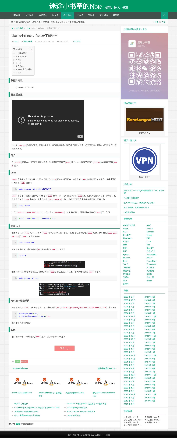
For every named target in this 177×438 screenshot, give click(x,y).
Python (126, 254)
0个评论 (77, 41)
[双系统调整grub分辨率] (78, 382)
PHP (125, 251)
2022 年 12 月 (129, 335)
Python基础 (151, 254)
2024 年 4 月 (129, 309)
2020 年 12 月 (129, 374)
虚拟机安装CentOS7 (107, 368)
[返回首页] (12, 28)
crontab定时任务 (73, 415)
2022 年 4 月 (129, 348)
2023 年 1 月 (150, 332)
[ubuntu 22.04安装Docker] (24, 382)
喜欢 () (66, 348)
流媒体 (91, 15)
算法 (125, 280)
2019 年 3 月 (129, 404)
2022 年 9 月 (150, 339)
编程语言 (43, 15)
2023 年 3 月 (150, 329)
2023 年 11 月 (150, 316)
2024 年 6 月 (129, 306)
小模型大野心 (129, 212)
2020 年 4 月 (129, 387)
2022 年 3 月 (150, 348)
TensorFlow (151, 261)
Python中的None (20, 368)
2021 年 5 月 (150, 365)
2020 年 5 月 (150, 384)
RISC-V (150, 257)
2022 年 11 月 (150, 335)
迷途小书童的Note (74, 435)
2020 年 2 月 (129, 391)
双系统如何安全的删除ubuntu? (26, 411)
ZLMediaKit (151, 264)
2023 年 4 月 (129, 329)
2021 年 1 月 (150, 371)
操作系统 (67, 15)
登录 (156, 22)
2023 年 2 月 (129, 332)
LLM (125, 244)
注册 (163, 22)
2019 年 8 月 (150, 397)
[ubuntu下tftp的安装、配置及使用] (51, 382)
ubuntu (24, 361)
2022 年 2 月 (129, 352)
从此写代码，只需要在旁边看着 (136, 207)
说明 (19, 72)
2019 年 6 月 (150, 400)
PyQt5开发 (151, 251)
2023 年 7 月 (150, 322)
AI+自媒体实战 (129, 225)
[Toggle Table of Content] (29, 49)
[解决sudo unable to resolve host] (105, 382)
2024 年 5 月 (150, 306)
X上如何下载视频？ (132, 197)
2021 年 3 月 (150, 368)
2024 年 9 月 (150, 300)
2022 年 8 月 (129, 342)
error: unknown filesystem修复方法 (81, 411)
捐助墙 (116, 15)
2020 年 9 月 (150, 378)
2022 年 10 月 (129, 339)
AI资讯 (126, 228)
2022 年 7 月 (150, 342)
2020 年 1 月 (150, 391)
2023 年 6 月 (129, 326)
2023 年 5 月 (150, 326)
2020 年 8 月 (129, 381)
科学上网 (150, 277)
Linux (28, 28)
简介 (19, 59)
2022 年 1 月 (150, 352)
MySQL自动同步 (21, 403)
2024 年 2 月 (129, 313)
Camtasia (150, 231)
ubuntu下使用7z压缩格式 (77, 407)
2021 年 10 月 (129, 358)
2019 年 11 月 (150, 394)
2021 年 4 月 (129, 368)
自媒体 (149, 280)
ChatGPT (127, 235)
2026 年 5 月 (150, 296)
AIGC (149, 225)
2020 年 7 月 (150, 381)
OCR (125, 248)
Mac (148, 244)
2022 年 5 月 (150, 345)
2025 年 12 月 (129, 300)
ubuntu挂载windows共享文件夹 (27, 415)
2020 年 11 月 (150, 374)
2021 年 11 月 (150, 355)
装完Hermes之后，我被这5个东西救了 (139, 202)
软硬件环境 (22, 53)
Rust (125, 261)
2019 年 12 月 (129, 394)
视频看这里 (22, 56)
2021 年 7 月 (150, 361)
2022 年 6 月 (129, 345)
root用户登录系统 (25, 69)
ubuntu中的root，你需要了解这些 (34, 35)
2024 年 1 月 (150, 313)
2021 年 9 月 (150, 358)
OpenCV (150, 248)
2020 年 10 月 (129, 378)
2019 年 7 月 (129, 400)
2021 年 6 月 (129, 365)
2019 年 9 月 (129, 397)
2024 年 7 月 (150, 303)
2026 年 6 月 (129, 296)
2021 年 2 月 (129, 371)
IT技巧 (80, 15)
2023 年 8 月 (129, 322)
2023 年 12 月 (129, 316)
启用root (21, 66)
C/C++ (125, 231)
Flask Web (127, 238)
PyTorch (126, 257)
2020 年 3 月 (150, 387)
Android (150, 228)
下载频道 (104, 15)
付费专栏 (16, 15)
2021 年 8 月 (129, 361)
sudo (20, 62)
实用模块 (150, 270)
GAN (148, 238)
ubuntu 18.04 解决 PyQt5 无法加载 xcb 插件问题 (86, 403)
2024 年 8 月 (129, 303)
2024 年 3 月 (150, 309)
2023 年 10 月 (129, 319)
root (17, 361)
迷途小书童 (27, 41)
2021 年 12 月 (129, 355)
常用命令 (126, 274)
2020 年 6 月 (129, 384)
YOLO (125, 264)
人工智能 (29, 15)
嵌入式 (55, 15)
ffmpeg (149, 235)
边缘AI (126, 283)
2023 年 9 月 (150, 319)
